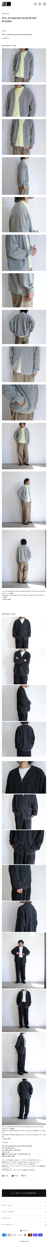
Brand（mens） (7, 1205)
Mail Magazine (7, 1224)
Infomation (6, 1218)
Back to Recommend (25, 1193)
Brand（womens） (8, 1211)
